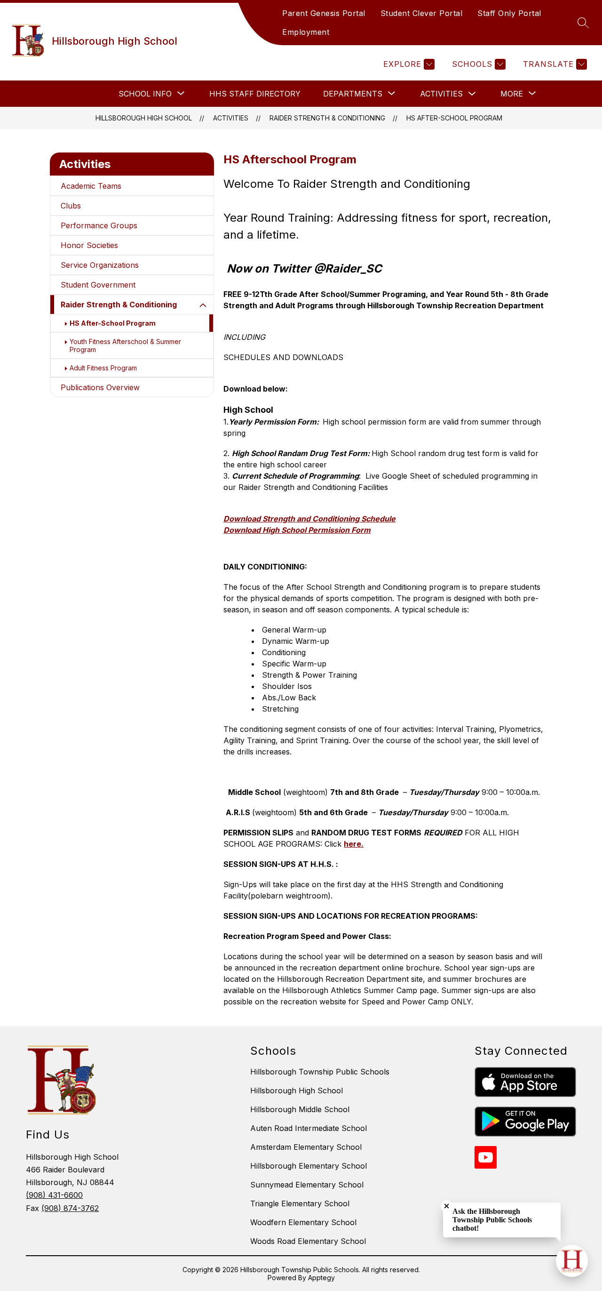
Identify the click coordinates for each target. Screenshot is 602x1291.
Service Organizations (100, 265)
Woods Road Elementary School (308, 1241)
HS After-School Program (454, 118)
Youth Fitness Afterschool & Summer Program (125, 345)
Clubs (71, 205)
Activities (441, 93)
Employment (305, 32)
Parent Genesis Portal (323, 13)
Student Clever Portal (421, 13)
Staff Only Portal (509, 13)
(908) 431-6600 (54, 1195)
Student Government (98, 284)
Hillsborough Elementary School (308, 1166)
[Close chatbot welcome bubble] (446, 1206)
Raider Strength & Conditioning (327, 118)
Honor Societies (89, 245)
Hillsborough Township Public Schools (319, 1071)
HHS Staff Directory (255, 93)
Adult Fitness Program (103, 368)
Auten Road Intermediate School (308, 1128)
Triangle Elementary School (299, 1203)
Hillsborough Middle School (299, 1109)
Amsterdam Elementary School (306, 1147)
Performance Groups (99, 225)
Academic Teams (91, 186)
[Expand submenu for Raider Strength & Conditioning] (203, 305)
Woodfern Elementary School (303, 1222)
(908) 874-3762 (70, 1208)
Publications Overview (100, 387)
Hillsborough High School (143, 118)
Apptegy (321, 1278)
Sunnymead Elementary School (307, 1184)
